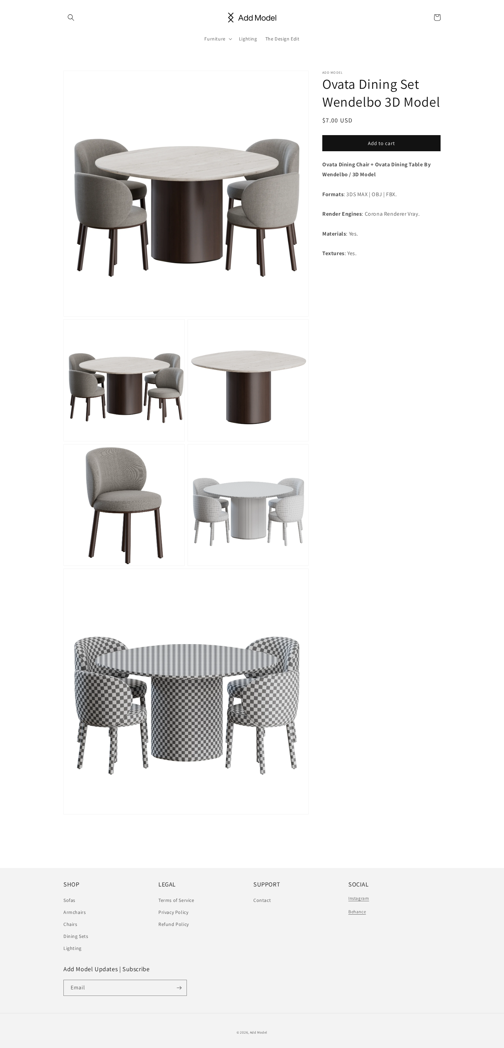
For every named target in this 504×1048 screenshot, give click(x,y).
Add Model (258, 1032)
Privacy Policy (173, 912)
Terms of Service (176, 900)
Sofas (69, 900)
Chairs (70, 924)
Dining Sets (75, 936)
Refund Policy (173, 924)
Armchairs (74, 912)
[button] (71, 17)
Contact (262, 900)
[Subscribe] (179, 988)
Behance (357, 912)
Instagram (358, 898)
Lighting (72, 948)
